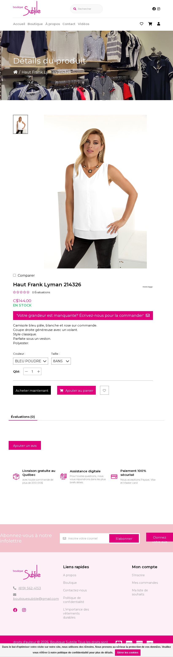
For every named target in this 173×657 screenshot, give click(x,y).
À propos (52, 24)
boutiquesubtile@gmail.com (36, 599)
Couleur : (19, 353)
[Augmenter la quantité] (38, 371)
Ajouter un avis (24, 446)
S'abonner (124, 539)
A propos (69, 575)
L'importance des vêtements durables (76, 613)
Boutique (35, 24)
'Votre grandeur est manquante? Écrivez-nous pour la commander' (80, 315)
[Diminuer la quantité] (26, 371)
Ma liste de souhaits (140, 592)
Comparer (26, 275)
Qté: (16, 371)
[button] (20, 124)
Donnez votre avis (159, 538)
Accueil (19, 24)
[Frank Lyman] (147, 287)
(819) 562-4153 (29, 588)
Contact (68, 24)
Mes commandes (145, 583)
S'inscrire (138, 575)
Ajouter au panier (79, 391)
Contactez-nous (75, 590)
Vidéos (83, 24)
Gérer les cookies (127, 652)
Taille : (55, 353)
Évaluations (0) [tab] (23, 417)
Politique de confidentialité (73, 600)
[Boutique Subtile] (27, 15)
